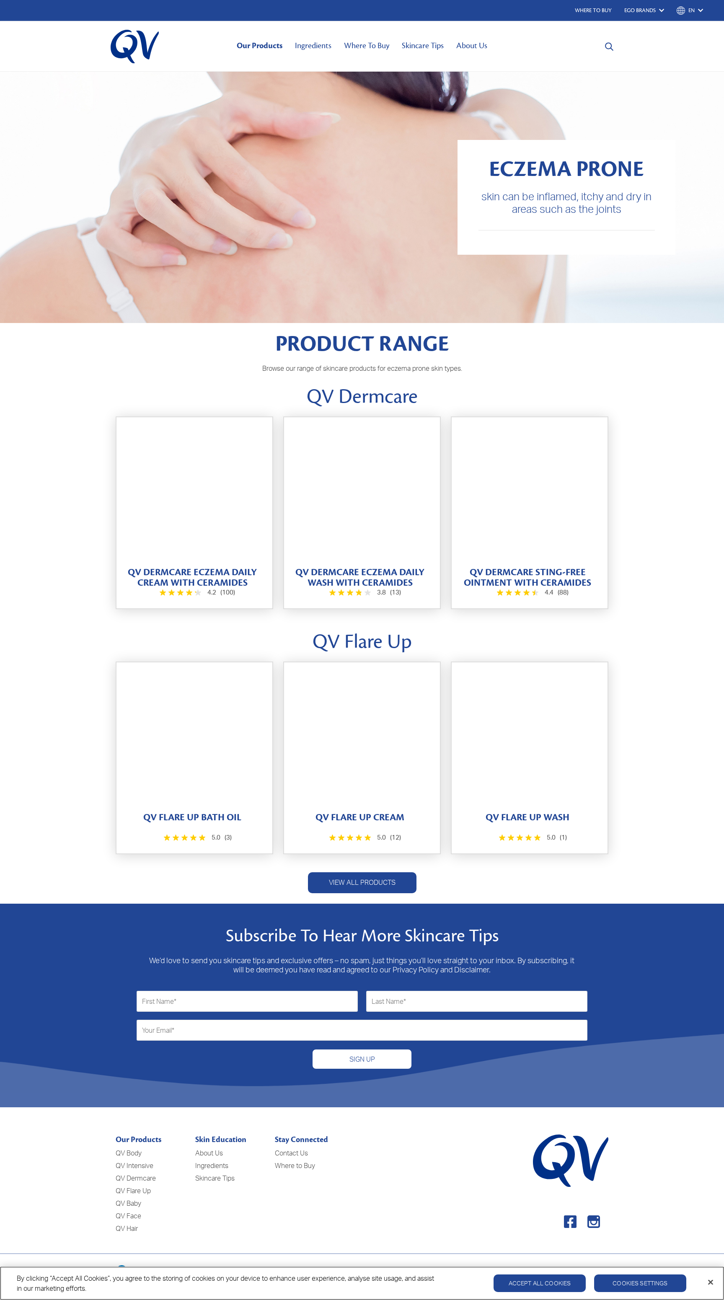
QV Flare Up (133, 1190)
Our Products (259, 46)
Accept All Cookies (540, 1283)
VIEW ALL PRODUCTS (362, 882)
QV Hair (127, 1228)
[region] (362, 1283)
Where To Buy (366, 46)
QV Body (129, 1153)
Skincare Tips (423, 46)
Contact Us (291, 1153)
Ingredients (313, 46)
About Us (471, 46)
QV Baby (128, 1203)
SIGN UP (362, 1059)
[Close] (710, 1282)
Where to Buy (295, 1165)
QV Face (128, 1216)
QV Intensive (134, 1165)
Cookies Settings (640, 1283)
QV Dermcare (136, 1178)
